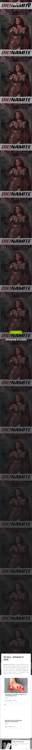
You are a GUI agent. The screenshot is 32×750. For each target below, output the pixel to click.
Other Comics (16, 332)
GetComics (16, 4)
